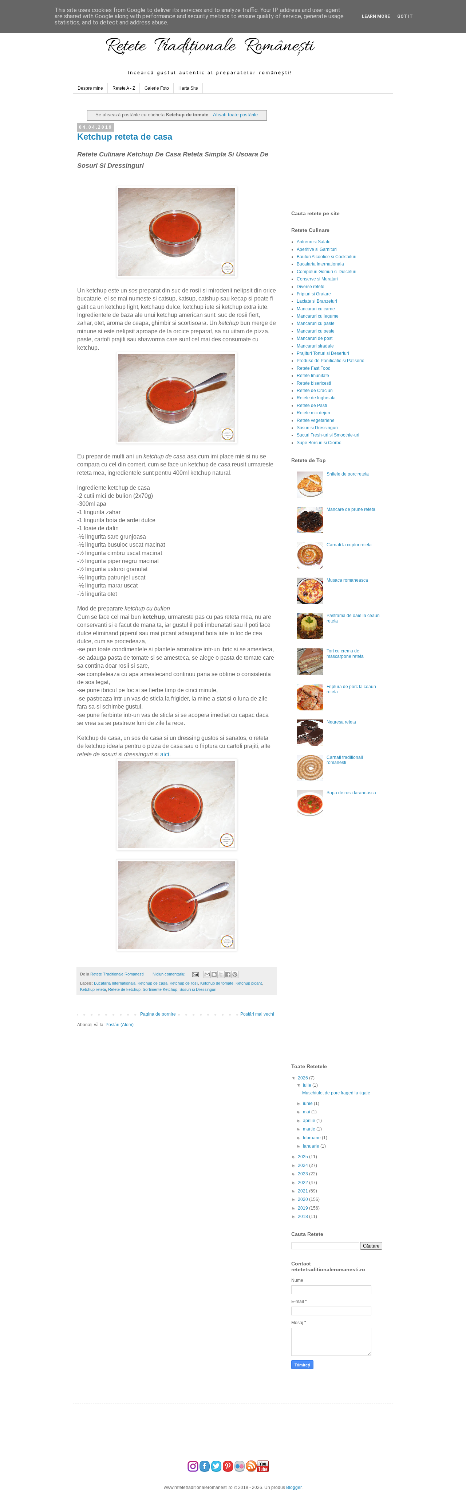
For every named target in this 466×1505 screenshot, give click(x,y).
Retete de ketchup (124, 989)
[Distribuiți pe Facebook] (228, 974)
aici (164, 754)
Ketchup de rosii (184, 983)
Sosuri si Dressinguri (197, 989)
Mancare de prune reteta (351, 509)
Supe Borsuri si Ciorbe (319, 442)
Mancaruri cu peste (316, 331)
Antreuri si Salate (314, 241)
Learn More (376, 16)
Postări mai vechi (257, 1014)
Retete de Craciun (315, 390)
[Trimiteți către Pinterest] (234, 974)
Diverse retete (310, 286)
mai (307, 1111)
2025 (303, 1156)
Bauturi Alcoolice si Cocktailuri (326, 256)
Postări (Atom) (120, 1024)
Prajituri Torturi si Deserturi (323, 353)
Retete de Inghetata (316, 397)
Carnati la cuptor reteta (349, 544)
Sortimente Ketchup (160, 989)
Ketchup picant (249, 983)
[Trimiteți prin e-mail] (207, 974)
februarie (312, 1137)
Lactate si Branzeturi (317, 301)
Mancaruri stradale (315, 346)
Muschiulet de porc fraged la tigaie (336, 1092)
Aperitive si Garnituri (317, 249)
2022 (303, 1182)
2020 (303, 1199)
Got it (405, 16)
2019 (303, 1208)
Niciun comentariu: (169, 974)
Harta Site (188, 88)
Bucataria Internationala (114, 983)
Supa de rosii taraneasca (351, 792)
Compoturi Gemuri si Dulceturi (326, 271)
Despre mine (90, 88)
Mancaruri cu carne (316, 308)
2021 (303, 1191)
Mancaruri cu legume (318, 316)
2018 (303, 1216)
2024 (303, 1165)
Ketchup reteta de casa (124, 136)
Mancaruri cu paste (316, 323)
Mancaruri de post (314, 338)
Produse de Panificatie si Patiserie (330, 360)
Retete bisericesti (314, 383)
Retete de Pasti (312, 405)
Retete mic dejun (313, 412)
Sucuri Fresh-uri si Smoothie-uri (328, 435)
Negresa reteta (341, 722)
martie (309, 1129)
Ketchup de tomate (216, 983)
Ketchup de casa (152, 983)
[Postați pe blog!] (214, 974)
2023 (303, 1173)
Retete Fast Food (314, 368)
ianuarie (311, 1146)
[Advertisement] (345, 152)
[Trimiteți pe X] (221, 974)
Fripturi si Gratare (314, 293)
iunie (308, 1103)
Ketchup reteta (93, 989)
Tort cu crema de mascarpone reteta (345, 653)
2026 (303, 1078)
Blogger (293, 1487)
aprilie (309, 1120)
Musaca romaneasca (347, 580)
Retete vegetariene (316, 420)
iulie (307, 1085)
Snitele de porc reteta (348, 474)
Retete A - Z (123, 88)
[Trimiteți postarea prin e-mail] (195, 974)
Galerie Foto (157, 88)
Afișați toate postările (235, 114)
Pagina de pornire (158, 1014)
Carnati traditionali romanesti (345, 760)
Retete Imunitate (313, 375)
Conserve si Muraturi (317, 279)
